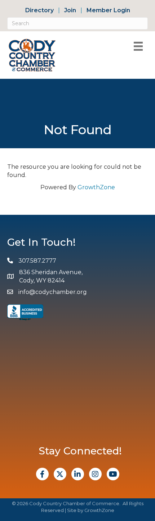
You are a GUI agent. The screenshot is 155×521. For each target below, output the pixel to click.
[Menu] (138, 46)
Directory (39, 10)
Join (70, 10)
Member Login (108, 10)
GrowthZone (96, 187)
